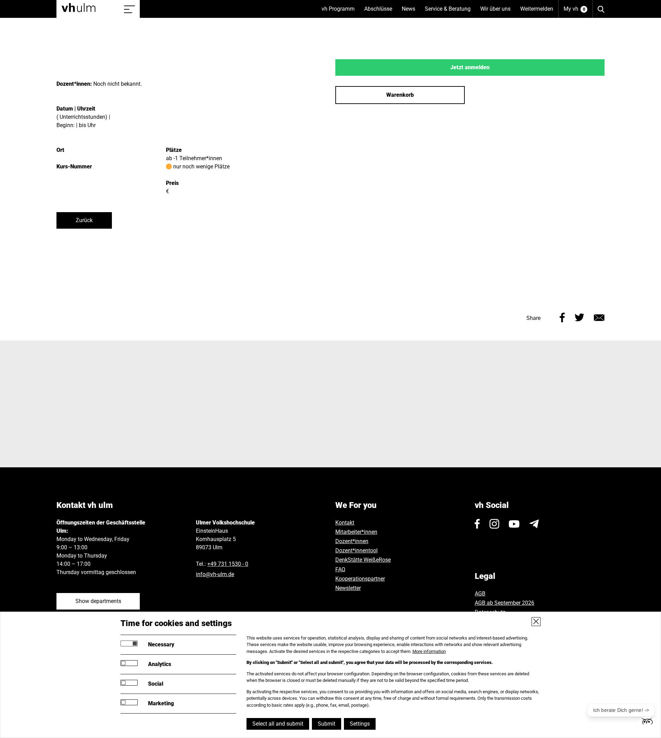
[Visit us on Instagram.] (494, 524)
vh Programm (340, 12)
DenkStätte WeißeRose (363, 560)
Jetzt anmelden (470, 67)
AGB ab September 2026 (504, 603)
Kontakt (344, 522)
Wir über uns (497, 12)
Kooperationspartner (360, 578)
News (411, 12)
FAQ (340, 569)
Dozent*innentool (356, 550)
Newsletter (348, 588)
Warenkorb (400, 95)
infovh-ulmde (215, 574)
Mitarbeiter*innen (356, 532)
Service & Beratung (450, 12)
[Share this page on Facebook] (562, 316)
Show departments (98, 601)
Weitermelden (536, 9)
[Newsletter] (534, 524)
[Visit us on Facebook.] (477, 524)
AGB (480, 593)
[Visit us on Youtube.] (514, 524)
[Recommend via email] (599, 316)
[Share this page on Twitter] (579, 316)
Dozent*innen (351, 541)
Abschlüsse (380, 12)
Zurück (84, 220)
